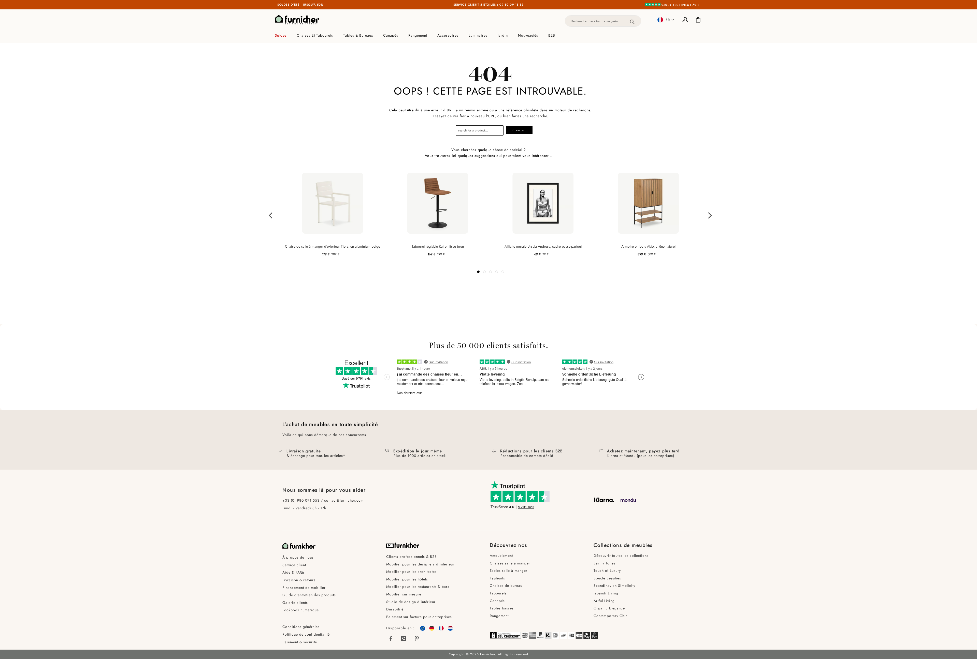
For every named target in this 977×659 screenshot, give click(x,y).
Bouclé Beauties (607, 578)
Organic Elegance (609, 608)
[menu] (488, 35)
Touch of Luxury (607, 570)
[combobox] (603, 21)
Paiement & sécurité (299, 642)
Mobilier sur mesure (403, 594)
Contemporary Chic (611, 615)
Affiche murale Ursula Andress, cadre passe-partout (543, 246)
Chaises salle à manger (510, 563)
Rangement (499, 615)
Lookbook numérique (300, 609)
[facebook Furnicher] (391, 638)
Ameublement (501, 555)
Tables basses (502, 608)
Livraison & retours (298, 579)
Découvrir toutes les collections (621, 555)
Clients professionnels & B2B (411, 556)
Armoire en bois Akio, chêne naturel (648, 246)
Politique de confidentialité (306, 634)
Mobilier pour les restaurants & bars (417, 586)
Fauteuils (497, 578)
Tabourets (498, 593)
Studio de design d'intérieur (411, 601)
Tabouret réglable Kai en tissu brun (438, 246)
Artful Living (604, 600)
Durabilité (395, 609)
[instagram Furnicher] (404, 638)
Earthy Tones (604, 563)
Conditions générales (301, 626)
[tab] (488, 35)
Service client (294, 564)
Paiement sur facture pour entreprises (419, 616)
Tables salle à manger (508, 570)
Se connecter (685, 20)
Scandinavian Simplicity (614, 585)
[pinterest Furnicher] (417, 638)
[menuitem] (283, 35)
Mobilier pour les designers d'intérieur (420, 564)
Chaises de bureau (506, 585)
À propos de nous (298, 557)
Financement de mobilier (304, 587)
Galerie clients (295, 602)
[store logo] (297, 19)
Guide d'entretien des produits (309, 594)
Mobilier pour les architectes (411, 571)
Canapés (497, 600)
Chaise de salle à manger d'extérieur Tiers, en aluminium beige (332, 246)
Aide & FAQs (293, 572)
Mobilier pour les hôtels (407, 579)
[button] (665, 19)
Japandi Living (606, 593)
